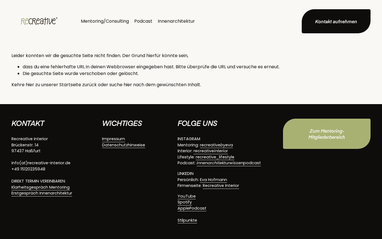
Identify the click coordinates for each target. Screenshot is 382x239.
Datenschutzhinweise (123, 145)
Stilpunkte (187, 220)
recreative (211, 151)
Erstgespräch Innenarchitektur (41, 193)
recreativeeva (216, 145)
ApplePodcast (192, 208)
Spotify (185, 202)
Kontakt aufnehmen (336, 21)
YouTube (187, 196)
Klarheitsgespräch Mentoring (40, 187)
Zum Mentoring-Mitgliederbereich (326, 134)
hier (30, 84)
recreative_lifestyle (215, 157)
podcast (229, 163)
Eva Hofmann (213, 179)
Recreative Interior (221, 185)
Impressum (113, 139)
